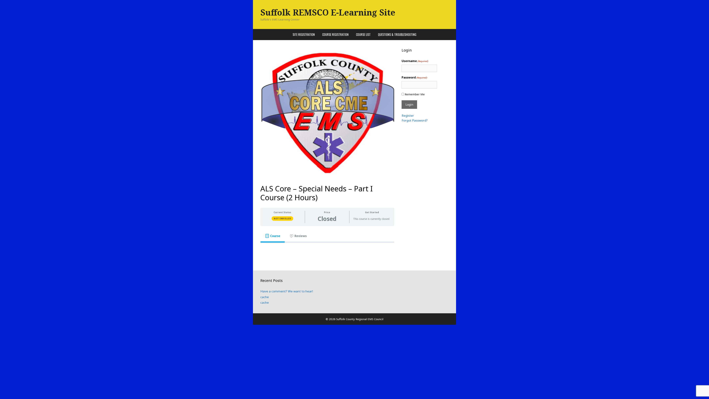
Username (415, 61)
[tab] (272, 236)
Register (408, 115)
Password (414, 77)
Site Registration (304, 34)
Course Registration (335, 34)
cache (264, 297)
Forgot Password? (415, 120)
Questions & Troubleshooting (397, 34)
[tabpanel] (327, 249)
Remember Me (415, 94)
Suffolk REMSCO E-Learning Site (327, 12)
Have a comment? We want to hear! (286, 291)
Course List (363, 34)
